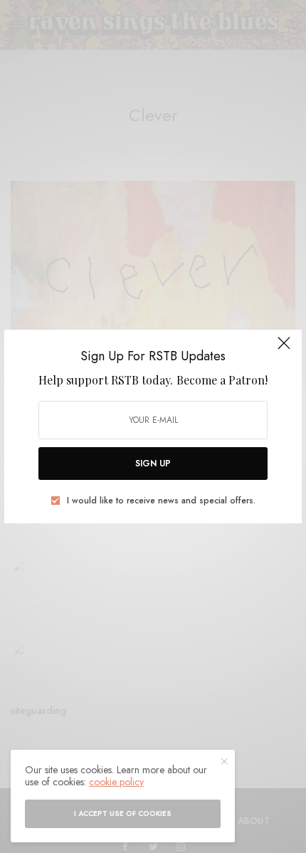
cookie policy (116, 782)
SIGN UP (153, 463)
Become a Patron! (222, 379)
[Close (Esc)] (284, 349)
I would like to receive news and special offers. (161, 500)
